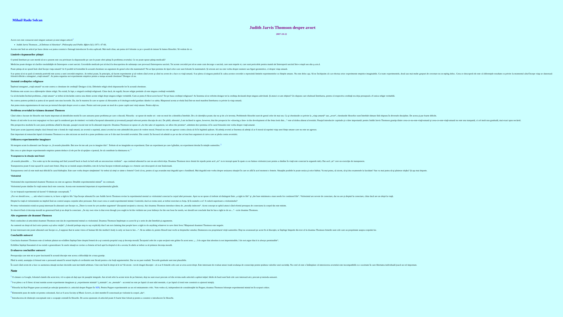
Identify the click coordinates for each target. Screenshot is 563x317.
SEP (97, 287)
